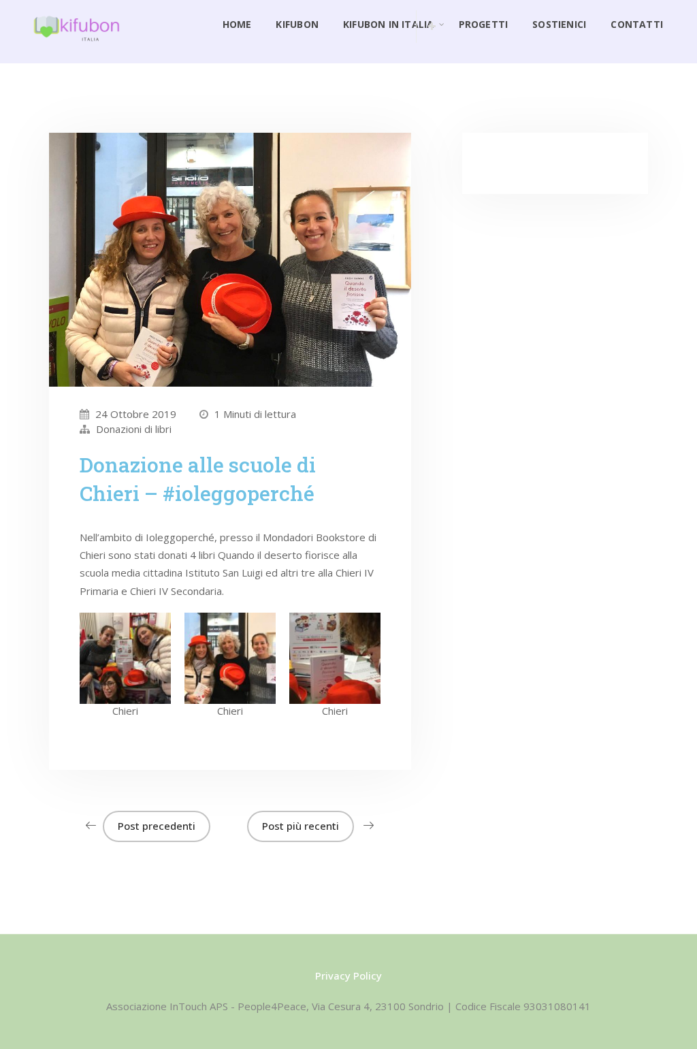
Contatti (637, 24)
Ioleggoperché (180, 537)
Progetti (483, 24)
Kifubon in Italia (388, 24)
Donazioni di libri (134, 429)
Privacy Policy (348, 975)
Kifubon (297, 24)
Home (237, 24)
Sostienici (559, 24)
